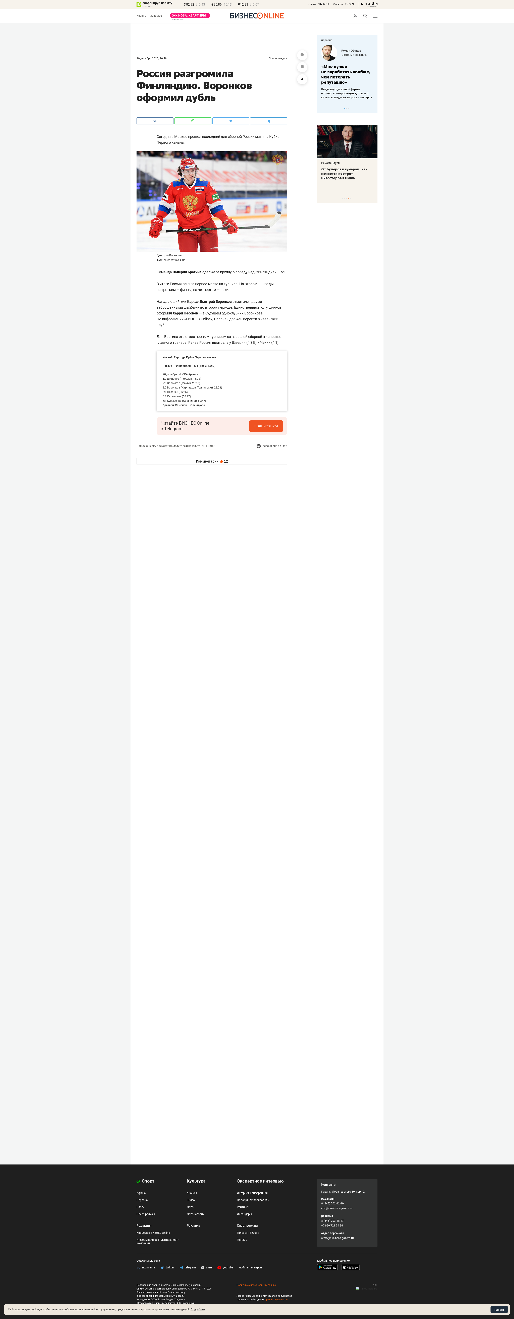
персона (326, 40)
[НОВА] (190, 16)
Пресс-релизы (146, 1214)
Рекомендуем (330, 163)
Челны (312, 4)
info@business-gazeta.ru (337, 1208)
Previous (323, 108)
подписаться (266, 426)
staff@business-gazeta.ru (337, 1238)
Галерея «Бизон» (248, 1232)
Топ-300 (242, 1239)
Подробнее (198, 1309)
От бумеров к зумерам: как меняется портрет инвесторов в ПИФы (344, 173)
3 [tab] (348, 108)
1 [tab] (344, 108)
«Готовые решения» (354, 54)
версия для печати (274, 445)
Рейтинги (243, 1207)
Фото (190, 1207)
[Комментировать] (302, 55)
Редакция (144, 1225)
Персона (142, 1200)
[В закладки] (302, 67)
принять (499, 1309)
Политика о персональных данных (256, 1285)
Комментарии (212, 461)
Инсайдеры (244, 1214)
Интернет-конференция (252, 1193)
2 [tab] (346, 108)
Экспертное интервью (260, 1181)
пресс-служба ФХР (174, 260)
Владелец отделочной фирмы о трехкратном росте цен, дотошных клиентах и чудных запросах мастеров (346, 93)
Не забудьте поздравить (253, 1200)
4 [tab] (348, 198)
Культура (196, 1181)
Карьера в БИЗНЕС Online (153, 1232)
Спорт (147, 1181)
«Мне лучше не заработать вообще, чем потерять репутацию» (345, 74)
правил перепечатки (276, 1299)
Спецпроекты (247, 1225)
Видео (191, 1200)
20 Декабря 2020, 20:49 (152, 58)
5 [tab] (350, 198)
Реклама (193, 1225)
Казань (141, 15)
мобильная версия (251, 1267)
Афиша (141, 1193)
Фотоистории (195, 1214)
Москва (338, 4)
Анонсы (192, 1193)
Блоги (140, 1207)
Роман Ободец (351, 50)
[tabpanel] (347, 72)
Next (373, 108)
